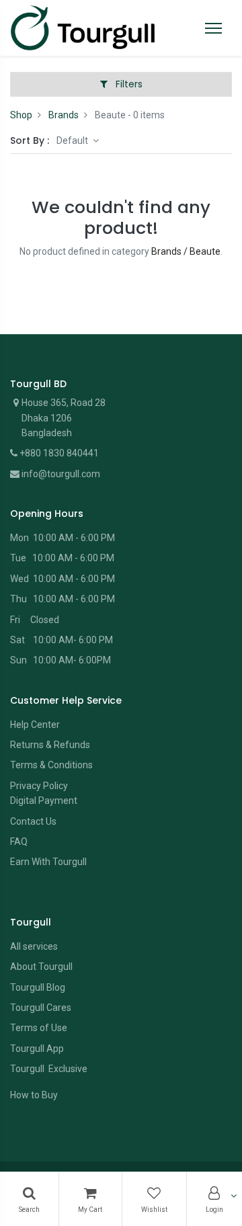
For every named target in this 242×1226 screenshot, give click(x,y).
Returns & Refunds (50, 744)
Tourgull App (37, 1048)
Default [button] (73, 140)
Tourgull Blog (37, 987)
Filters (128, 84)
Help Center (35, 724)
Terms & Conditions (51, 765)
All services (34, 946)
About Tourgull (41, 966)
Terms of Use (38, 1027)
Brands (63, 115)
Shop (21, 115)
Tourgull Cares (40, 1007)
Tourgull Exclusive (49, 1068)
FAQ (19, 841)
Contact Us (33, 821)
